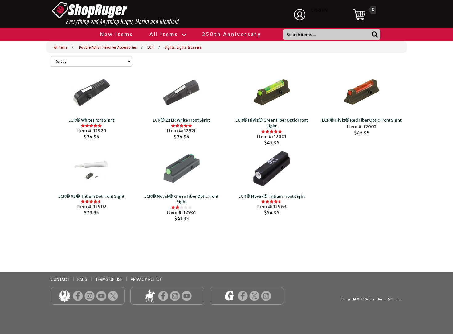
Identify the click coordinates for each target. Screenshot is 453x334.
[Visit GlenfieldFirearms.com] (229, 295)
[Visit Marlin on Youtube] (186, 295)
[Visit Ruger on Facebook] (77, 295)
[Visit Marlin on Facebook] (163, 295)
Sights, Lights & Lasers (183, 47)
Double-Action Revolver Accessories (108, 47)
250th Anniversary (231, 34)
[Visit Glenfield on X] (254, 295)
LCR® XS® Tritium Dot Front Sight (91, 196)
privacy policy (146, 279)
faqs (82, 279)
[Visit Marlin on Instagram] (174, 295)
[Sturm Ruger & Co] (132, 14)
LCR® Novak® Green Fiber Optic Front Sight (181, 199)
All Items (164, 34)
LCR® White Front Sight (91, 120)
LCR (150, 47)
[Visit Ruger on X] (113, 295)
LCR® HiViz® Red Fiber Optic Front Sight (362, 120)
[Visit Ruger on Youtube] (101, 295)
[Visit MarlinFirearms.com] (150, 295)
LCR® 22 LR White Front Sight (181, 120)
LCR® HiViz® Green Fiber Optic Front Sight (271, 123)
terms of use (109, 279)
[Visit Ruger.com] (64, 295)
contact (60, 279)
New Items (116, 34)
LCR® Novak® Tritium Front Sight (272, 196)
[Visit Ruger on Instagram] (89, 295)
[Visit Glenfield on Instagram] (266, 295)
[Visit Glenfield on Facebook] (242, 295)
